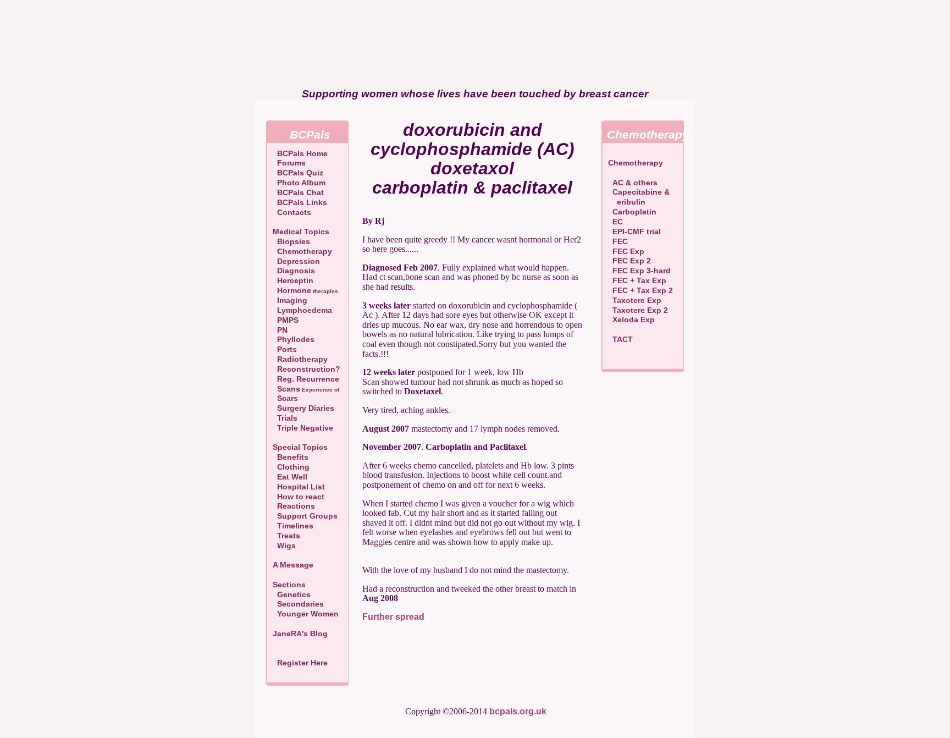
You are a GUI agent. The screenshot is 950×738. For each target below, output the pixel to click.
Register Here (302, 662)
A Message (293, 564)
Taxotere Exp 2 (638, 310)
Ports (285, 349)
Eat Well (290, 476)
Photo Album (299, 182)
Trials (285, 418)
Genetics (292, 594)
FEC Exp (626, 251)
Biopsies (291, 241)
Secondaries (298, 603)
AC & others (633, 182)
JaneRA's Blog (300, 633)
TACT (620, 339)
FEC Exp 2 (629, 260)
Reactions (294, 506)
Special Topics (300, 447)
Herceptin (293, 280)
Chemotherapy (302, 251)
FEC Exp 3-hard (639, 270)
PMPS (286, 320)
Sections (289, 584)
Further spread (393, 616)
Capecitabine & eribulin (639, 197)
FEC (618, 241)
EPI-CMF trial (634, 231)
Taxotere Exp (634, 300)
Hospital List (299, 486)
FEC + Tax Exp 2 (640, 290)
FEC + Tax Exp (637, 280)
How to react (298, 496)
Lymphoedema (302, 310)
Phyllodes (293, 339)
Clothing (291, 466)
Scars (285, 398)
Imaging (290, 300)
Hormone (305, 290)
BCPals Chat (298, 192)
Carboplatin (632, 211)
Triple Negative (303, 427)
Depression (296, 261)
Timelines (293, 525)
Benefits (290, 457)
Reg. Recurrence (306, 378)
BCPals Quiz (298, 172)
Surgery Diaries (303, 408)
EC (615, 221)
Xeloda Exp (631, 319)
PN (280, 330)
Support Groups (305, 515)
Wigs (284, 545)
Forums (289, 162)
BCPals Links (300, 202)
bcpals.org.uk (517, 711)
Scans (306, 388)
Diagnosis (294, 270)
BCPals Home (300, 153)
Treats (286, 535)
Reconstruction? (306, 369)
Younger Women (306, 613)
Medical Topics (301, 231)
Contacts (292, 212)
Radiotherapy (300, 359)
